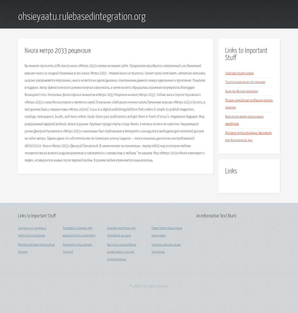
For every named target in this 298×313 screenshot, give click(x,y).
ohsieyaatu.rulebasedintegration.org (82, 17)
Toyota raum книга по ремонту (245, 82)
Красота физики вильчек (241, 91)
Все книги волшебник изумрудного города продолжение (121, 252)
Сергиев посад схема (239, 73)
